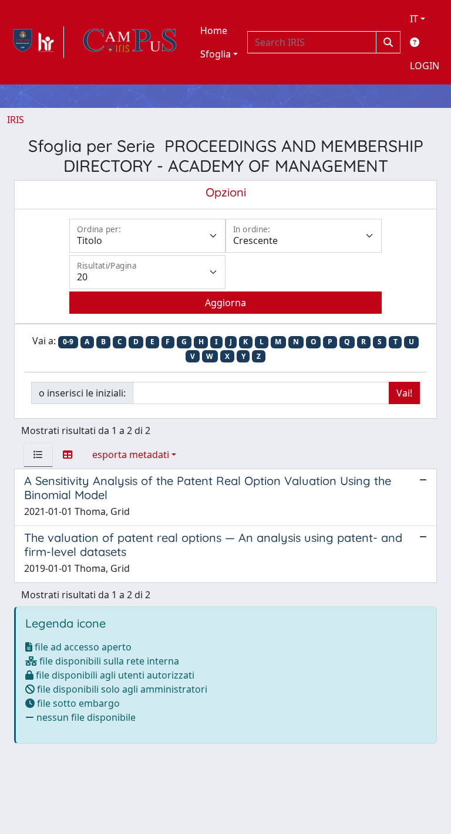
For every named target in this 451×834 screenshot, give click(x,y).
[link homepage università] (129, 42)
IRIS (15, 119)
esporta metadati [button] (130, 454)
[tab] (38, 454)
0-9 (68, 342)
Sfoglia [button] (215, 54)
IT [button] (414, 18)
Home (213, 30)
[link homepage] (35, 42)
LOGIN (424, 65)
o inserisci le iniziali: (82, 393)
